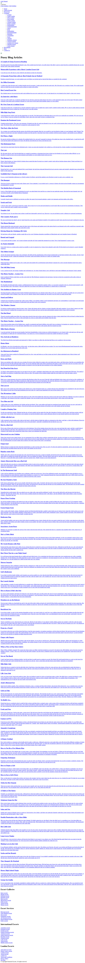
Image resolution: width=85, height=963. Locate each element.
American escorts (5, 933)
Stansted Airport (11, 44)
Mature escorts (4, 905)
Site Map (3, 960)
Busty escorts (4, 893)
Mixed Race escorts (6, 900)
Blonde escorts (4, 894)
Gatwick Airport (11, 41)
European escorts (5, 929)
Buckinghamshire (12, 32)
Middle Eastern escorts (7, 942)
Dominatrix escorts (6, 916)
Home (5, 8)
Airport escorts (4, 954)
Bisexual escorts (5, 912)
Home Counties (11, 23)
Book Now (7, 11)
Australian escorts (5, 927)
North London (11, 16)
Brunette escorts (5, 897)
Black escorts (4, 899)
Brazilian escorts (5, 936)
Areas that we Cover (6, 949)
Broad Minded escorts (6, 919)
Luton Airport (11, 46)
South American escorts (7, 935)
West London (10, 17)
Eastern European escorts (7, 932)
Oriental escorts (5, 938)
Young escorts (4, 903)
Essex (8, 37)
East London (10, 19)
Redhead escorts (5, 896)
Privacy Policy (4, 958)
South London (11, 20)
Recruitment (7, 47)
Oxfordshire (10, 35)
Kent (8, 29)
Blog (5, 49)
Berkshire (9, 34)
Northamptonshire (12, 26)
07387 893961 (4, 6)
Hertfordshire (10, 25)
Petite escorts (4, 902)
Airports (9, 38)
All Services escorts (6, 918)
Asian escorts (4, 941)
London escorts (5, 952)
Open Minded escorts (6, 913)
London (9, 14)
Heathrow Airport (12, 40)
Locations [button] (6, 13)
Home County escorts (6, 951)
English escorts (5, 930)
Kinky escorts (4, 920)
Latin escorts (4, 939)
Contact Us (7, 50)
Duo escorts (4, 915)
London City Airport (12, 43)
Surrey (9, 28)
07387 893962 (12, 6)
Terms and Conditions (6, 957)
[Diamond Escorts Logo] (1, 3)
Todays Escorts (8, 10)
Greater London (11, 22)
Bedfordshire (10, 31)
